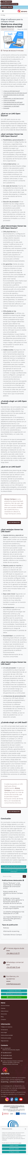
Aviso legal (4, 1032)
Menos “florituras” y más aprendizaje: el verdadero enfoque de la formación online (12, 885)
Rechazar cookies (14, 1148)
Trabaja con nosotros (6, 1027)
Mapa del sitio (4, 1041)
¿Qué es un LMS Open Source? (11, 91)
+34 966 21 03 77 (6, 1)
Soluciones (4, 1014)
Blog (2, 1016)
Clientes (3, 1008)
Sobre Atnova (4, 1011)
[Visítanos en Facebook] (12, 1099)
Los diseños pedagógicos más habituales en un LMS (13, 912)
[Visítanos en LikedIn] (16, 1099)
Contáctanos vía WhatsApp (10, 4)
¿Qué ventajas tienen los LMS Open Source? (15, 93)
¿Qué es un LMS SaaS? (9, 100)
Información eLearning (7, 29)
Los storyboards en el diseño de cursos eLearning (14, 870)
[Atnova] (22, 11)
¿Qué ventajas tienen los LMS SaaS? (13, 102)
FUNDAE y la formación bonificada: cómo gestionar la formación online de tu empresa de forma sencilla (13, 900)
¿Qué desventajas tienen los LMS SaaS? (13, 104)
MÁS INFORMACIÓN (14, 522)
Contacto (3, 1019)
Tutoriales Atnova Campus (12, 935)
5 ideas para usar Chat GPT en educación (14, 866)
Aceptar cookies (14, 1145)
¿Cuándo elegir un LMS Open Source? (13, 98)
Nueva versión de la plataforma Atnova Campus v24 (13, 893)
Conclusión (6, 108)
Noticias (6, 928)
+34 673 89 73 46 (13, 967)
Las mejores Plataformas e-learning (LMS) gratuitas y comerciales (12, 918)
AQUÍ (20, 1142)
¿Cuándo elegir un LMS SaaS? (11, 106)
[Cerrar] (25, 1129)
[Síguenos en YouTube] (21, 1099)
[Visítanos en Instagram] (7, 1099)
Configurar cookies (14, 1152)
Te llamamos (4, 1029)
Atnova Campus (5, 1005)
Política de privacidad (7, 1035)
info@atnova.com (13, 984)
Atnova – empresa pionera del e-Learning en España (13, 907)
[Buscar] (24, 876)
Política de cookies (6, 1038)
